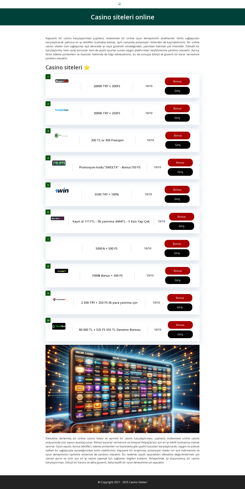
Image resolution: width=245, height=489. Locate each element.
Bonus (177, 81)
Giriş (177, 91)
